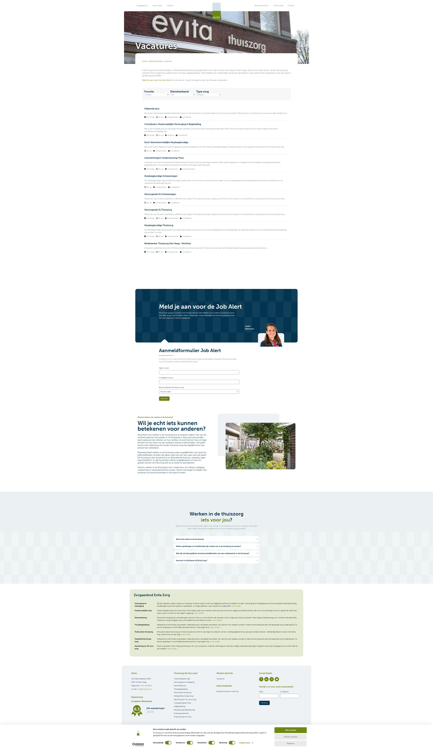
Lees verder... (236, 606)
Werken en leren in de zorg (227, 691)
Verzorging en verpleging (184, 682)
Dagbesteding (179, 706)
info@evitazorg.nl (145, 689)
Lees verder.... (215, 627)
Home (144, 61)
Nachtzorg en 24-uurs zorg (185, 699)
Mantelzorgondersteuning (184, 710)
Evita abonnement (181, 713)
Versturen (164, 399)
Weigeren (290, 743)
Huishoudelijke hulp (182, 679)
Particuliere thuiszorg (182, 692)
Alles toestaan (290, 730)
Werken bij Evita (155, 61)
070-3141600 (146, 686)
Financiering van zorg (182, 717)
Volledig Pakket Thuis (182, 703)
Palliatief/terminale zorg (183, 696)
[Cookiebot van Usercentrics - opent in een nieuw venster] (138, 744)
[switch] (190, 742)
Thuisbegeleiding (181, 689)
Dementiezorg (180, 686)
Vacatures (220, 679)
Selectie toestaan (290, 737)
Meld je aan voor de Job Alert (156, 80)
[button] (142, 5)
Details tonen (244, 743)
